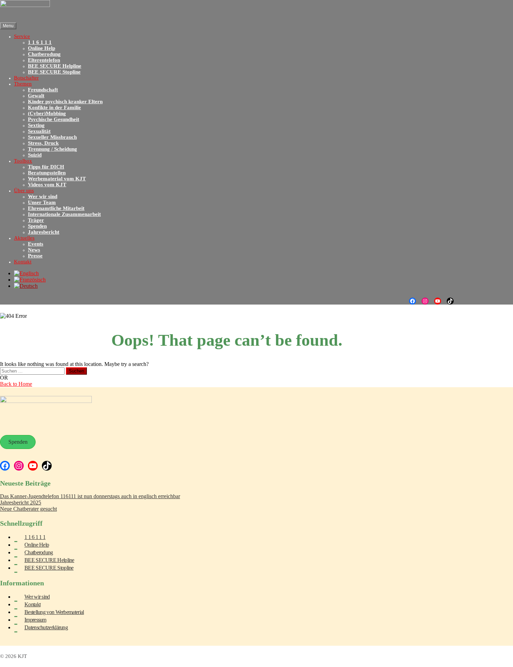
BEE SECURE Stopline (49, 568)
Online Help (36, 545)
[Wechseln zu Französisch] (30, 280)
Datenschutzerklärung (46, 627)
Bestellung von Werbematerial (54, 612)
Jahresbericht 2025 (20, 502)
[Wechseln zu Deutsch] (26, 286)
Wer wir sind (37, 597)
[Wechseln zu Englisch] (26, 273)
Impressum (35, 620)
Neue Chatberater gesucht (28, 509)
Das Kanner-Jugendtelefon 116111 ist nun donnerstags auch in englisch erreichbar (90, 496)
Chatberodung (38, 552)
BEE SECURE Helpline (49, 560)
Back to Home (16, 384)
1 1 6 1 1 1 (34, 537)
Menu (8, 25)
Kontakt (32, 604)
